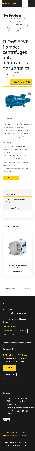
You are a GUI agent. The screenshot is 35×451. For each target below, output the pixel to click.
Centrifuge (10, 22)
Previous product (9, 288)
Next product (27, 288)
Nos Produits (16, 19)
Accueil (5, 19)
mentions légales (21, 435)
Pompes (27, 19)
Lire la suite (17, 271)
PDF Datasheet (10, 178)
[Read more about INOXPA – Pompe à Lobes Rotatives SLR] (17, 248)
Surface (20, 22)
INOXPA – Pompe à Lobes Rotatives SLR (17, 267)
